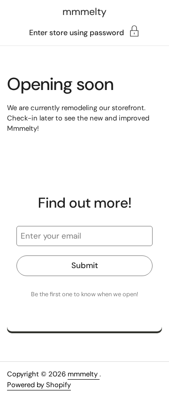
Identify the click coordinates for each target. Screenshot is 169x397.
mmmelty (84, 11)
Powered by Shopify (39, 385)
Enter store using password (76, 32)
